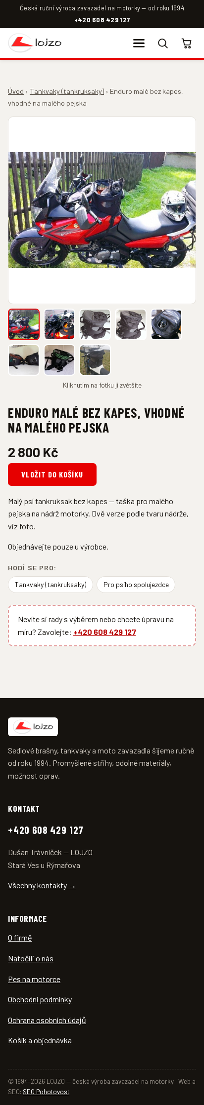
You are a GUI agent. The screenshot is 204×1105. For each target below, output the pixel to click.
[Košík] (187, 43)
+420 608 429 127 (102, 20)
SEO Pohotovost (46, 1092)
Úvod (16, 91)
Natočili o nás (30, 958)
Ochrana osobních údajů (47, 1020)
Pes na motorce (34, 979)
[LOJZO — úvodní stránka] (34, 43)
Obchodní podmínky (40, 999)
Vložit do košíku (52, 474)
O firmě (20, 937)
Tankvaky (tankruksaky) (67, 91)
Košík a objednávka (40, 1040)
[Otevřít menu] (139, 43)
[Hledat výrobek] (163, 43)
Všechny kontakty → (42, 885)
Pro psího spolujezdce (136, 584)
